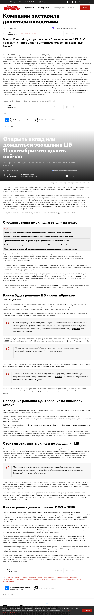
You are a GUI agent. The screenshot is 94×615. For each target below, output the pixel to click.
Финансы (24, 577)
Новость (10, 577)
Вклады (17, 577)
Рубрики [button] (29, 8)
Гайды (79, 579)
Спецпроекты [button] (44, 8)
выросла (18, 256)
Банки (40, 577)
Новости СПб (44, 579)
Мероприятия (59, 8)
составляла (58, 258)
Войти (85, 8)
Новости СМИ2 (8, 126)
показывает (48, 536)
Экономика (32, 577)
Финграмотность (8, 582)
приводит (76, 328)
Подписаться (46, 2)
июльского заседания (16, 417)
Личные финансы (21, 579)
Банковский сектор (49, 577)
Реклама (70, 8)
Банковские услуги (62, 577)
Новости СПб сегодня (57, 579)
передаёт (58, 376)
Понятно (87, 610)
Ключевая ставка (8, 579)
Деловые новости (33, 579)
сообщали (7, 433)
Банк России (73, 577)
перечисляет (28, 519)
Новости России (70, 579)
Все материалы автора (29, 33)
